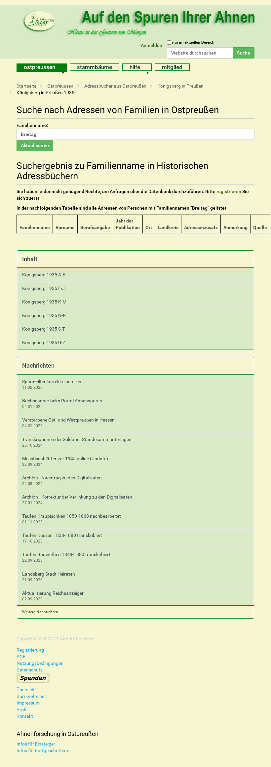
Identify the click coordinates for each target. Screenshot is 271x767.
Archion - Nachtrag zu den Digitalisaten (62, 477)
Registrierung (30, 650)
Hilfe (135, 67)
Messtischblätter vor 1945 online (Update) (65, 458)
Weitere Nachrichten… (41, 612)
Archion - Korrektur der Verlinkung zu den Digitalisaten (77, 497)
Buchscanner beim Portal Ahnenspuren (62, 400)
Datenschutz (30, 669)
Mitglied (172, 67)
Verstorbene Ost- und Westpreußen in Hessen (68, 420)
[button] (65, 67)
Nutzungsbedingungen (40, 663)
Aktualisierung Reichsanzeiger (53, 593)
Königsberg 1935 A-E (43, 274)
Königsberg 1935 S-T (43, 329)
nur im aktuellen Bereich (193, 42)
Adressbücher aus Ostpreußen (115, 86)
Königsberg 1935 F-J (43, 288)
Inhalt (29, 259)
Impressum (28, 703)
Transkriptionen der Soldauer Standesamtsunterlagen (77, 439)
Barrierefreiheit (32, 696)
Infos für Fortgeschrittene (43, 750)
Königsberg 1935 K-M (44, 301)
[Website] (140, 21)
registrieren (228, 191)
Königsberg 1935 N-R (44, 315)
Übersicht (26, 689)
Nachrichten (38, 365)
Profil (22, 709)
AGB (21, 656)
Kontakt (25, 716)
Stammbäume (94, 67)
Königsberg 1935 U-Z (43, 342)
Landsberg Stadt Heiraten (48, 574)
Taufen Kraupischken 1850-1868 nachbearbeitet (71, 516)
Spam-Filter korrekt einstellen (51, 381)
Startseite (26, 86)
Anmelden (151, 45)
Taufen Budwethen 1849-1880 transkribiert (66, 554)
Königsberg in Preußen (180, 86)
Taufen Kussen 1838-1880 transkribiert (62, 535)
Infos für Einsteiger (36, 744)
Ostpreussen (39, 67)
